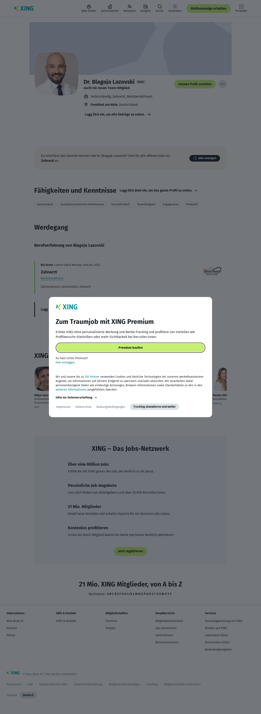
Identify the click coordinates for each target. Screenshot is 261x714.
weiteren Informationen (71, 389)
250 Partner (92, 376)
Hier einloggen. (65, 362)
